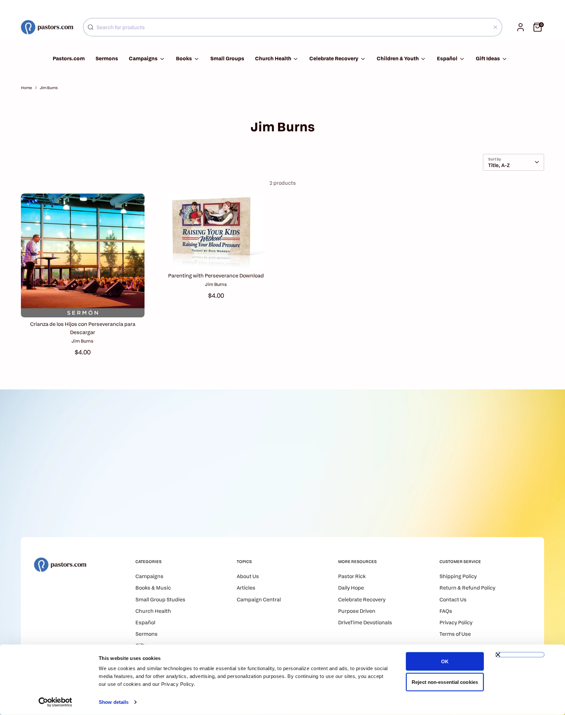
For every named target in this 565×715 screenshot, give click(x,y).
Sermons (106, 58)
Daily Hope (351, 588)
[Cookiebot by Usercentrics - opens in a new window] (55, 702)
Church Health (273, 58)
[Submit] (90, 27)
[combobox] (292, 27)
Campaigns (144, 58)
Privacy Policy (455, 622)
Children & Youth (398, 58)
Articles (246, 588)
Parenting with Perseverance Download (216, 276)
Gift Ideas (488, 58)
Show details (113, 702)
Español (447, 58)
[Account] (520, 27)
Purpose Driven (356, 611)
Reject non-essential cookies (445, 682)
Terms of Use (455, 634)
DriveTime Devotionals (365, 622)
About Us (248, 576)
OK (445, 661)
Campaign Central (259, 599)
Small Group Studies (160, 599)
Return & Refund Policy (467, 588)
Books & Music (153, 588)
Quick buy (83, 306)
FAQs (445, 611)
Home (26, 87)
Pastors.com (69, 58)
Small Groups (227, 58)
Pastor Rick (352, 576)
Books (184, 58)
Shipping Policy (458, 576)
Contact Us (453, 599)
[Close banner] (520, 654)
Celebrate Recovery (334, 58)
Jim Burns (49, 87)
